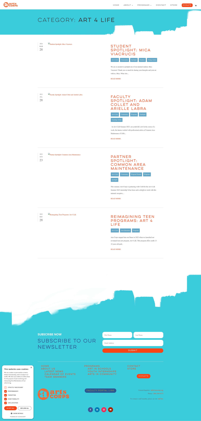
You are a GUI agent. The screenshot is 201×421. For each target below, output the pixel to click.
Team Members (56, 377)
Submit (132, 351)
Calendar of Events (60, 374)
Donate (187, 5)
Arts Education (125, 230)
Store (173, 5)
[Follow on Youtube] (110, 409)
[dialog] (18, 392)
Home (116, 5)
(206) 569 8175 (158, 393)
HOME (45, 366)
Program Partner (136, 174)
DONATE (144, 376)
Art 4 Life (115, 60)
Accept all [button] (10, 408)
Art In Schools (99, 369)
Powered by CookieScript (18, 416)
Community (124, 60)
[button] (17, 413)
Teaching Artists (116, 120)
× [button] (31, 367)
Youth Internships (102, 371)
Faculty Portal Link (100, 391)
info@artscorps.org (157, 390)
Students (142, 60)
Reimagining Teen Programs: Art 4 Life (133, 221)
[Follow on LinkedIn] (97, 409)
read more (116, 79)
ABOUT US (48, 369)
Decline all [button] (24, 408)
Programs (143, 5)
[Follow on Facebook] (90, 409)
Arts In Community (102, 374)
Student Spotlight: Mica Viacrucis (131, 50)
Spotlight (134, 60)
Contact (161, 5)
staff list (160, 399)
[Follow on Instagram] (103, 409)
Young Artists (152, 60)
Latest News (54, 371)
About (127, 5)
